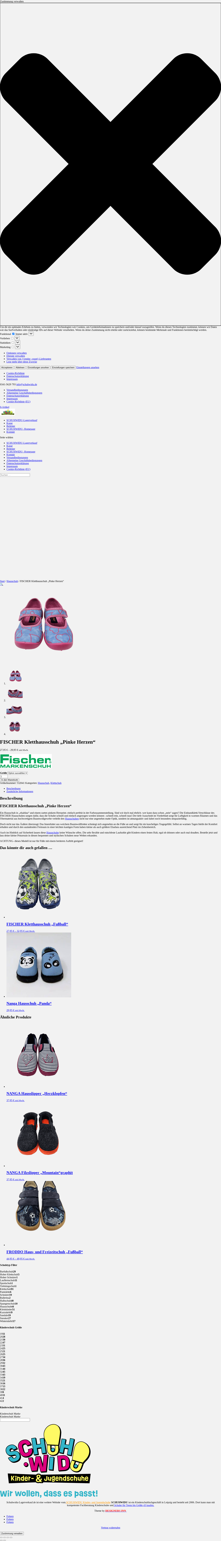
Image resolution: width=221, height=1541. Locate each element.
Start (2, 581)
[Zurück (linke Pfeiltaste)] (1, 1540)
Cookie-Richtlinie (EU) (18, 401)
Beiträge (10, 426)
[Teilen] (7, 1537)
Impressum (12, 379)
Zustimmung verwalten (11, 1533)
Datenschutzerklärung (17, 376)
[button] (110, 164)
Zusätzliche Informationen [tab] (19, 791)
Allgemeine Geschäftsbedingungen (24, 392)
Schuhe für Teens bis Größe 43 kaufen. (134, 1505)
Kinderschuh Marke (10, 1413)
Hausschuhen (72, 818)
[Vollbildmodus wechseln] (4, 1537)
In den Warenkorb (9, 780)
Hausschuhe (52, 832)
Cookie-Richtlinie (15, 373)
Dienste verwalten (15, 355)
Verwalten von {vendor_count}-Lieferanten (28, 358)
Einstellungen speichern (63, 367)
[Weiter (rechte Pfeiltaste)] (4, 1540)
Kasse (9, 423)
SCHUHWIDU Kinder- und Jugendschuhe (88, 1502)
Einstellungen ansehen (38, 367)
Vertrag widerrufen (110, 1527)
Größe (3, 773)
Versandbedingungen (17, 390)
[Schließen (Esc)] (11, 1537)
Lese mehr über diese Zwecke (21, 361)
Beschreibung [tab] (13, 788)
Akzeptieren (6, 367)
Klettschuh (55, 783)
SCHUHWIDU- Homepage (20, 429)
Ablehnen (20, 367)
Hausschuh (12, 581)
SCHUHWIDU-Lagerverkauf (21, 420)
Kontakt (10, 432)
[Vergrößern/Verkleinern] (1, 1537)
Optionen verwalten (16, 353)
